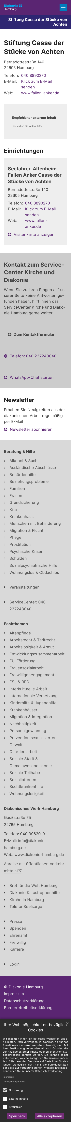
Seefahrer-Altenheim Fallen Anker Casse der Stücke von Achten (35, 175)
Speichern (17, 1116)
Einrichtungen (23, 150)
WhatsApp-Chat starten (32, 377)
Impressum (8, 1077)
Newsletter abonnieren (31, 429)
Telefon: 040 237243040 (33, 356)
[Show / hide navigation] (63, 7)
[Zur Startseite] (13, 8)
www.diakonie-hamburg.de (39, 854)
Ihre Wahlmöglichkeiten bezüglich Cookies (35, 1027)
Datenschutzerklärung (14, 1081)
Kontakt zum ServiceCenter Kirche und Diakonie (34, 272)
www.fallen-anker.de (40, 93)
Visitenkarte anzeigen (34, 234)
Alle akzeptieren (49, 1116)
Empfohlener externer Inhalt (34, 118)
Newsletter (19, 399)
